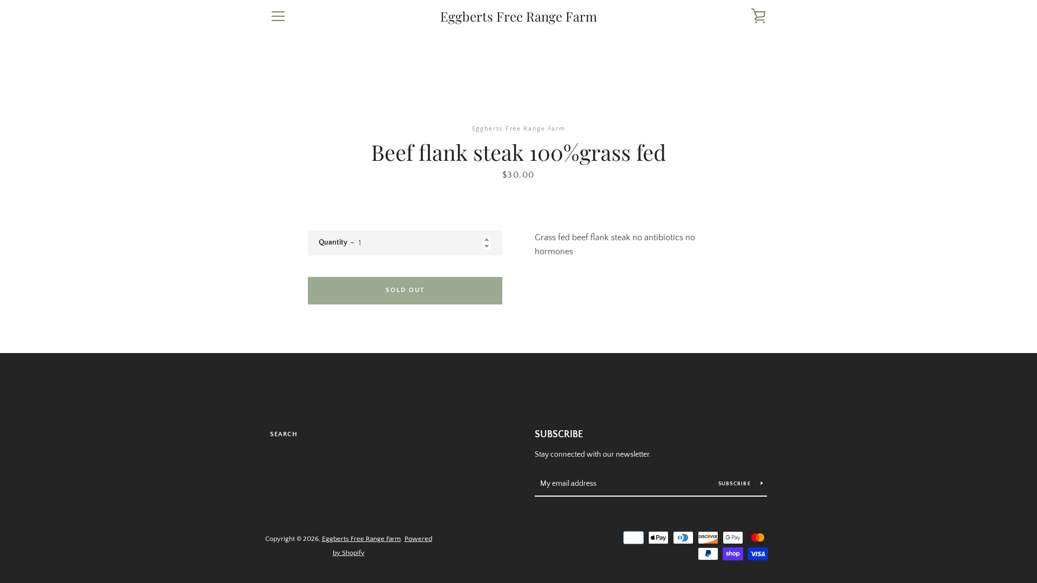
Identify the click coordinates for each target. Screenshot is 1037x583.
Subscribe (559, 434)
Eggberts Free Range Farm (518, 16)
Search (284, 434)
